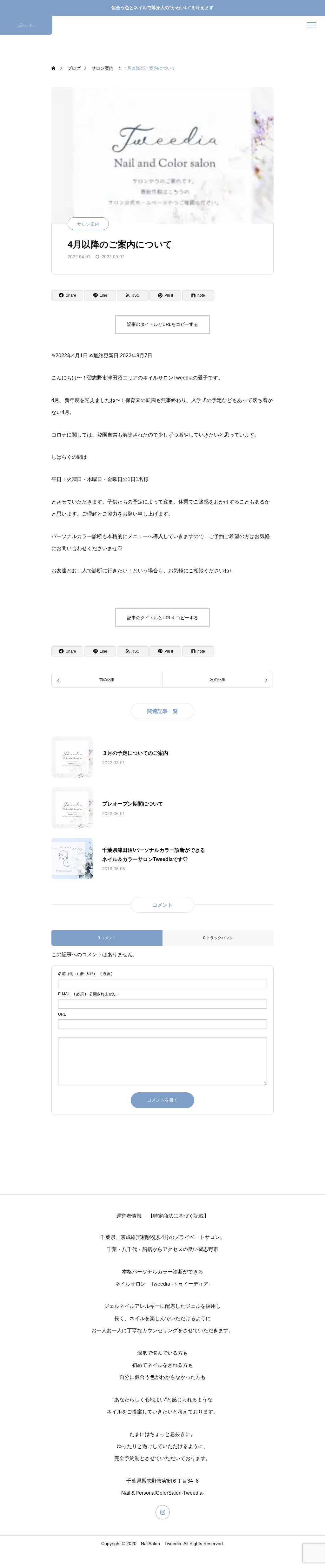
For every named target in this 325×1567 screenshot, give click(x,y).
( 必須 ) (85, 974)
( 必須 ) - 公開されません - (88, 994)
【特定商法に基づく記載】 (178, 1216)
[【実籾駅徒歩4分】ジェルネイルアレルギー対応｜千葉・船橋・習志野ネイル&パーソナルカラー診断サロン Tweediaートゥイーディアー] (26, 25)
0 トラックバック (218, 938)
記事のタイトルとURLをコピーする (162, 324)
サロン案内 (88, 224)
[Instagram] (163, 1512)
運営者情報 (129, 1216)
